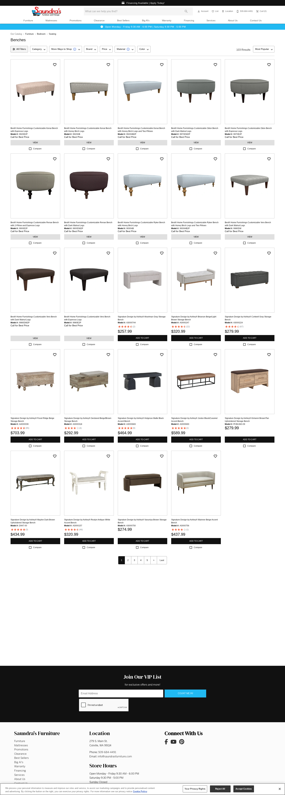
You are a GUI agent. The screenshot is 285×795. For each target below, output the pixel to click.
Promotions (75, 20)
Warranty (166, 20)
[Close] (279, 789)
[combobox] (38, 49)
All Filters (21, 49)
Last (162, 560)
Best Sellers (123, 20)
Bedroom (41, 34)
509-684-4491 (107, 752)
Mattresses (51, 20)
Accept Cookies (244, 789)
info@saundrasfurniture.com (115, 756)
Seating (52, 34)
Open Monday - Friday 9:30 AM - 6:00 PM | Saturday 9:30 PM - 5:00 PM (145, 26)
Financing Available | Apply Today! (145, 3)
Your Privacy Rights (195, 789)
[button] (199, 11)
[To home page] (47, 11)
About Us (233, 20)
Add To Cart (142, 338)
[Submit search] (186, 11)
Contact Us (256, 20)
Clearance (99, 20)
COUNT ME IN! (185, 693)
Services (210, 20)
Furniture (28, 20)
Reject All (220, 789)
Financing (189, 20)
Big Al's (145, 20)
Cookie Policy (140, 791)
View (35, 142)
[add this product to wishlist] (55, 65)
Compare (37, 149)
